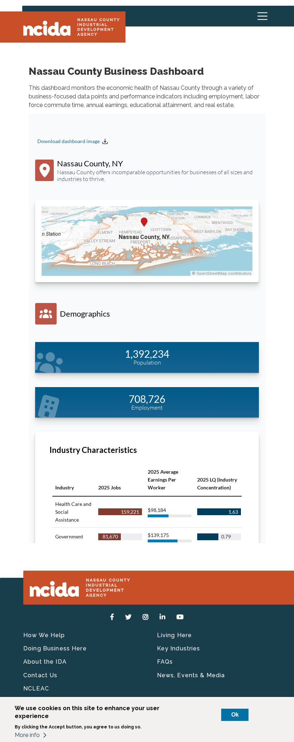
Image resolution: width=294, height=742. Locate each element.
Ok (235, 715)
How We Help (44, 635)
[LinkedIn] (163, 617)
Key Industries (178, 648)
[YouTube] (180, 617)
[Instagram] (146, 617)
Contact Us (40, 675)
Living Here (174, 635)
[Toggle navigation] (262, 16)
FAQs (165, 661)
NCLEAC (36, 688)
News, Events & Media (191, 675)
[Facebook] (112, 617)
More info (27, 735)
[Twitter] (128, 617)
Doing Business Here (55, 648)
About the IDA (45, 661)
